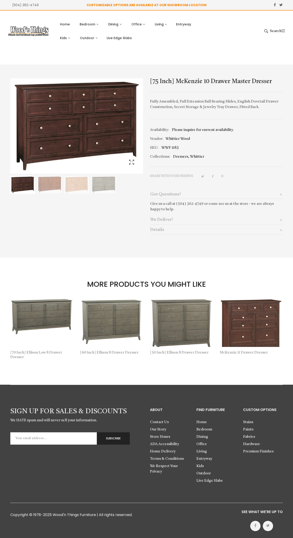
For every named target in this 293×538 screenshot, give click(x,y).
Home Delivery (163, 451)
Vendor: (156, 139)
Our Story (158, 429)
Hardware (251, 444)
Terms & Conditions (167, 459)
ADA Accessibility (164, 444)
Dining (202, 437)
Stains (248, 422)
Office (201, 444)
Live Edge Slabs (209, 481)
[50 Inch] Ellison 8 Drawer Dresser (179, 352)
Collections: (160, 157)
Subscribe (113, 438)
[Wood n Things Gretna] (28, 31)
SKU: (154, 148)
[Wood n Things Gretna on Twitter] (268, 526)
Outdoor (203, 473)
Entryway (204, 459)
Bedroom (204, 429)
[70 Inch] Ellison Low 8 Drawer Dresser (36, 355)
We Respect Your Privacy (164, 468)
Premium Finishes (258, 451)
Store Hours (160, 437)
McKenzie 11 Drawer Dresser (244, 352)
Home (201, 422)
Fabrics (249, 437)
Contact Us (159, 422)
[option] (22, 185)
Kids (200, 466)
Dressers (180, 157)
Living (201, 451)
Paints (248, 429)
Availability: (159, 130)
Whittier (197, 157)
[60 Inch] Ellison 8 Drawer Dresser (109, 352)
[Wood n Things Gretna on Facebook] (255, 526)
